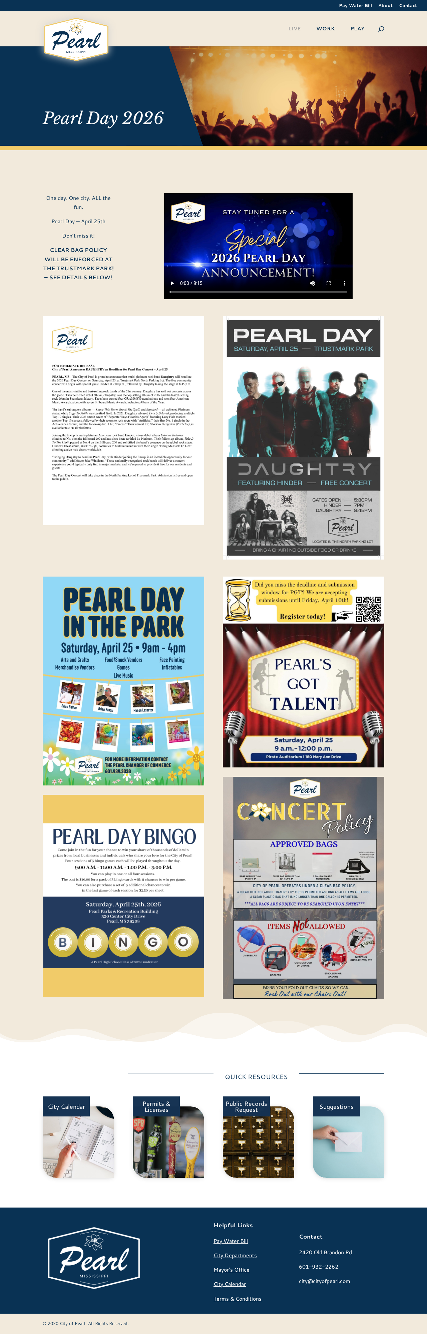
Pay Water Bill (355, 5)
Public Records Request (246, 1106)
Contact (408, 5)
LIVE (294, 29)
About (385, 5)
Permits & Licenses (156, 1106)
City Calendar (66, 1106)
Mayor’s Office (232, 1269)
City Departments (235, 1255)
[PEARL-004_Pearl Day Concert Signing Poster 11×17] (303, 557)
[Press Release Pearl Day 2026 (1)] (123, 523)
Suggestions (336, 1106)
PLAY (357, 29)
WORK (325, 29)
